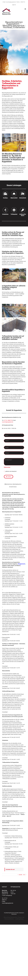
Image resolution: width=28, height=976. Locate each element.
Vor (24, 874)
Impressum (21, 912)
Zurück (20, 874)
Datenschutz (14, 914)
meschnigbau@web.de (11, 2)
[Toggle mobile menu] (25, 9)
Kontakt (16, 912)
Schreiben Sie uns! (10, 869)
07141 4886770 (8, 420)
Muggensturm (21, 563)
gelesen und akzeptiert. (11, 471)
